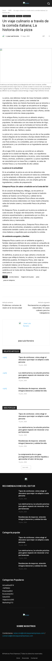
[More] (34, 42)
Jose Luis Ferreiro (13, 36)
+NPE (9, 10)
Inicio (4, 10)
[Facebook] (12, 42)
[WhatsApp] (29, 42)
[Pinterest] (23, 42)
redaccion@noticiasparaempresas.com (28, 633)
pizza (37, 277)
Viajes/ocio (27, 16)
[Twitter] (18, 42)
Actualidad (11, 16)
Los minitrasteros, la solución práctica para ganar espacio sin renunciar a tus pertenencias (34, 375)
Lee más (25, 467)
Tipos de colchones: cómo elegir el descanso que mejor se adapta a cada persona (34, 359)
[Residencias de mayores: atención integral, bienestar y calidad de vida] (9, 395)
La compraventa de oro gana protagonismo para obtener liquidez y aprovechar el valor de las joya (33, 456)
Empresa (19, 16)
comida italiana (14, 277)
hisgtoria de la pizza (27, 277)
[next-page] (3, 401)
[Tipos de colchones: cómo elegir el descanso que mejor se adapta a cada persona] (9, 364)
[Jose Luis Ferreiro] (4, 36)
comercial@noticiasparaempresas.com (17, 636)
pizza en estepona (9, 280)
